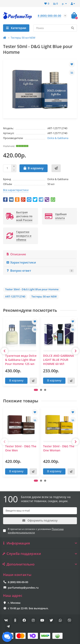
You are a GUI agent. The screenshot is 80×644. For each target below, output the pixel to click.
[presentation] (4, 351)
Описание (18, 254)
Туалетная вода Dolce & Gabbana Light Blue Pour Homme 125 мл (21, 360)
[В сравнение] (72, 73)
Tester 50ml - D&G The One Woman (58, 448)
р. (63, 3)
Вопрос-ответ (41, 270)
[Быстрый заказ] (56, 168)
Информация (18, 543)
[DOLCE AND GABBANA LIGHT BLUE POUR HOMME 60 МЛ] (59, 334)
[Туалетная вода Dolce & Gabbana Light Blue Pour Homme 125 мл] (21, 334)
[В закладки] (72, 64)
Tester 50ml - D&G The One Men (20, 448)
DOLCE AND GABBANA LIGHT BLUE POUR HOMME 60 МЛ (58, 360)
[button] (36, 390)
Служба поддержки (24, 553)
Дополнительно (20, 564)
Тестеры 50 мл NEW (23, 37)
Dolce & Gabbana (57, 138)
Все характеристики (16, 190)
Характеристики (23, 262)
